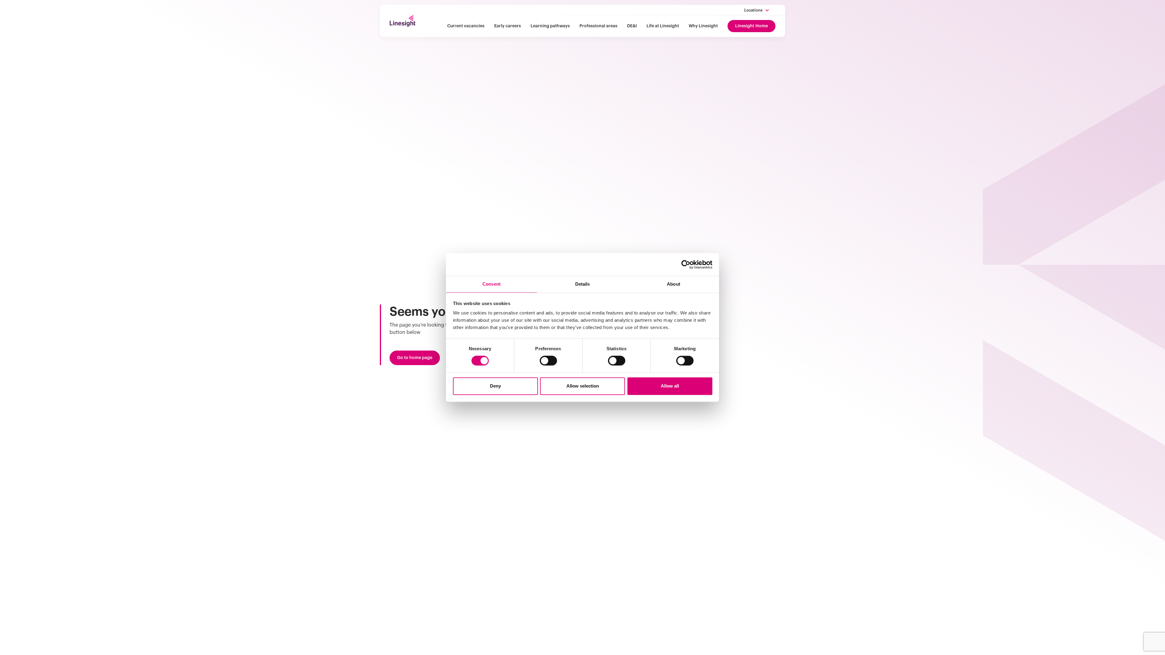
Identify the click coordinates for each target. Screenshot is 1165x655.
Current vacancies (466, 26)
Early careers (507, 26)
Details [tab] (582, 284)
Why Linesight (703, 26)
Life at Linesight (663, 26)
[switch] (548, 361)
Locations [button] (753, 10)
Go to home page (414, 358)
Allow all (670, 385)
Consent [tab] (491, 284)
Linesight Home (751, 26)
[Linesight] (402, 21)
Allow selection (582, 385)
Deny (495, 385)
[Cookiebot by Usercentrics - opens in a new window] (685, 264)
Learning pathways (550, 26)
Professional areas (598, 26)
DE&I (632, 26)
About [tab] (673, 284)
